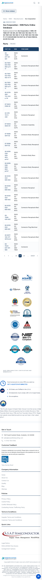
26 (16, 256)
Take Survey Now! (7, 465)
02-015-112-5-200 (7, 115)
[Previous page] (4, 255)
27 (20, 256)
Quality (4, 483)
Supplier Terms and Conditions (11, 517)
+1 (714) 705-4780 (10, 440)
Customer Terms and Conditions (12, 520)
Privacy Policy (6, 499)
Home (5, 19)
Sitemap (4, 489)
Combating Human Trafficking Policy (13, 507)
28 (24, 256)
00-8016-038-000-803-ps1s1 (8, 155)
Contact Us (5, 480)
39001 (33, 256)
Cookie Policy (6, 502)
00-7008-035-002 (8, 217)
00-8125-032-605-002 (8, 178)
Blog (3, 486)
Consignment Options (8, 549)
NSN (10, 19)
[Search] (34, 3)
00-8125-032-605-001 (8, 227)
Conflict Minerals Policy (9, 504)
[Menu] (38, 3)
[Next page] (37, 255)
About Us (5, 478)
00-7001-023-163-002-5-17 (8, 75)
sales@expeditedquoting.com (13, 438)
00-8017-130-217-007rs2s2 (8, 237)
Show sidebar (10, 11)
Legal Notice (6, 543)
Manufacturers (18, 19)
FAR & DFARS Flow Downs (10, 546)
